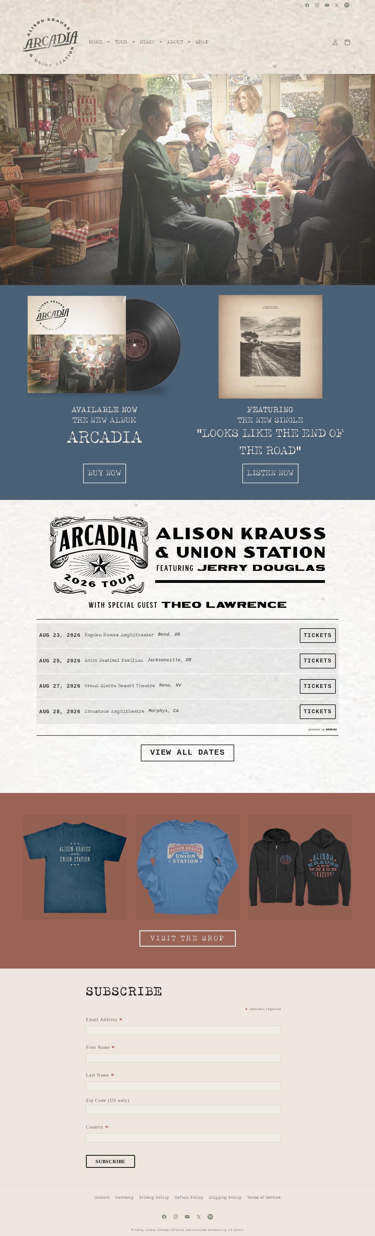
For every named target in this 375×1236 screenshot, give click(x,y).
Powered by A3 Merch (226, 1230)
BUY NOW (104, 473)
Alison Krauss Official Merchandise (176, 1230)
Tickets (318, 635)
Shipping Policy (225, 1198)
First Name (100, 1048)
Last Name (100, 1075)
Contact (102, 1198)
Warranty (124, 1198)
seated (331, 729)
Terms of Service (264, 1198)
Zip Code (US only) (108, 1100)
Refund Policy (189, 1198)
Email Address (104, 1020)
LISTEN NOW (270, 473)
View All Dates (187, 752)
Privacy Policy (154, 1198)
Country (97, 1127)
